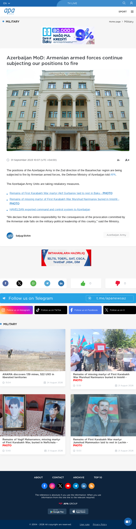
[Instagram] (52, 486)
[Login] (131, 3)
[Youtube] (68, 486)
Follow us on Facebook (86, 310)
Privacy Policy (100, 524)
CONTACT (58, 477)
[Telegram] (76, 486)
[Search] (124, 3)
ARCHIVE (78, 477)
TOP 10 (98, 477)
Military (129, 21)
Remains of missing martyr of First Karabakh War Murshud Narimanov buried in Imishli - (64, 201)
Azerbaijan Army (116, 235)
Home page (115, 21)
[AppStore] (78, 512)
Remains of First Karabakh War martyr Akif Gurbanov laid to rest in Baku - (61, 193)
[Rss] (92, 486)
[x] (60, 486)
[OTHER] (131, 11)
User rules (85, 524)
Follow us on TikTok (51, 310)
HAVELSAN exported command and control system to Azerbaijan (50, 209)
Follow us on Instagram (18, 310)
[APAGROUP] (68, 503)
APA (113, 174)
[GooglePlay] (57, 512)
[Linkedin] (84, 486)
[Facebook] (44, 486)
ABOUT (38, 477)
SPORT (123, 11)
